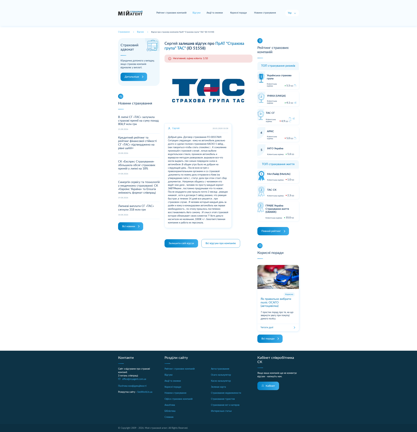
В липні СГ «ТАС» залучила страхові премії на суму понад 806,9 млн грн (138, 121)
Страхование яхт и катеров (225, 405)
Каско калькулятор (221, 381)
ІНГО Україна (275, 148)
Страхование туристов (223, 399)
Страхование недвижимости (226, 393)
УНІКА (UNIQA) (276, 96)
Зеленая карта (218, 387)
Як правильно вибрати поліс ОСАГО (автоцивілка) (276, 303)
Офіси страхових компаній (179, 399)
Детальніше (132, 76)
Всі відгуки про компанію (221, 243)
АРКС (270, 131)
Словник (169, 417)
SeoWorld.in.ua (144, 392)
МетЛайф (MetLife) (278, 174)
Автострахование (220, 369)
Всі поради (267, 338)
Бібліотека (170, 411)
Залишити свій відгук (181, 243)
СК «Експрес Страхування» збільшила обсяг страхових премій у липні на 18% (136, 165)
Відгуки (169, 375)
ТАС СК (271, 190)
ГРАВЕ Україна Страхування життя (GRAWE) (277, 208)
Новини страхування (265, 13)
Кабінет (270, 386)
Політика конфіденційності (132, 386)
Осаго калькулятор (221, 375)
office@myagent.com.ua (134, 379)
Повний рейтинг (271, 231)
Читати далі (267, 327)
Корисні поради (238, 13)
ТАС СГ (270, 113)
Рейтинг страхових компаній (171, 13)
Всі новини (128, 226)
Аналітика (170, 405)
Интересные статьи (221, 411)
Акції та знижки (215, 13)
